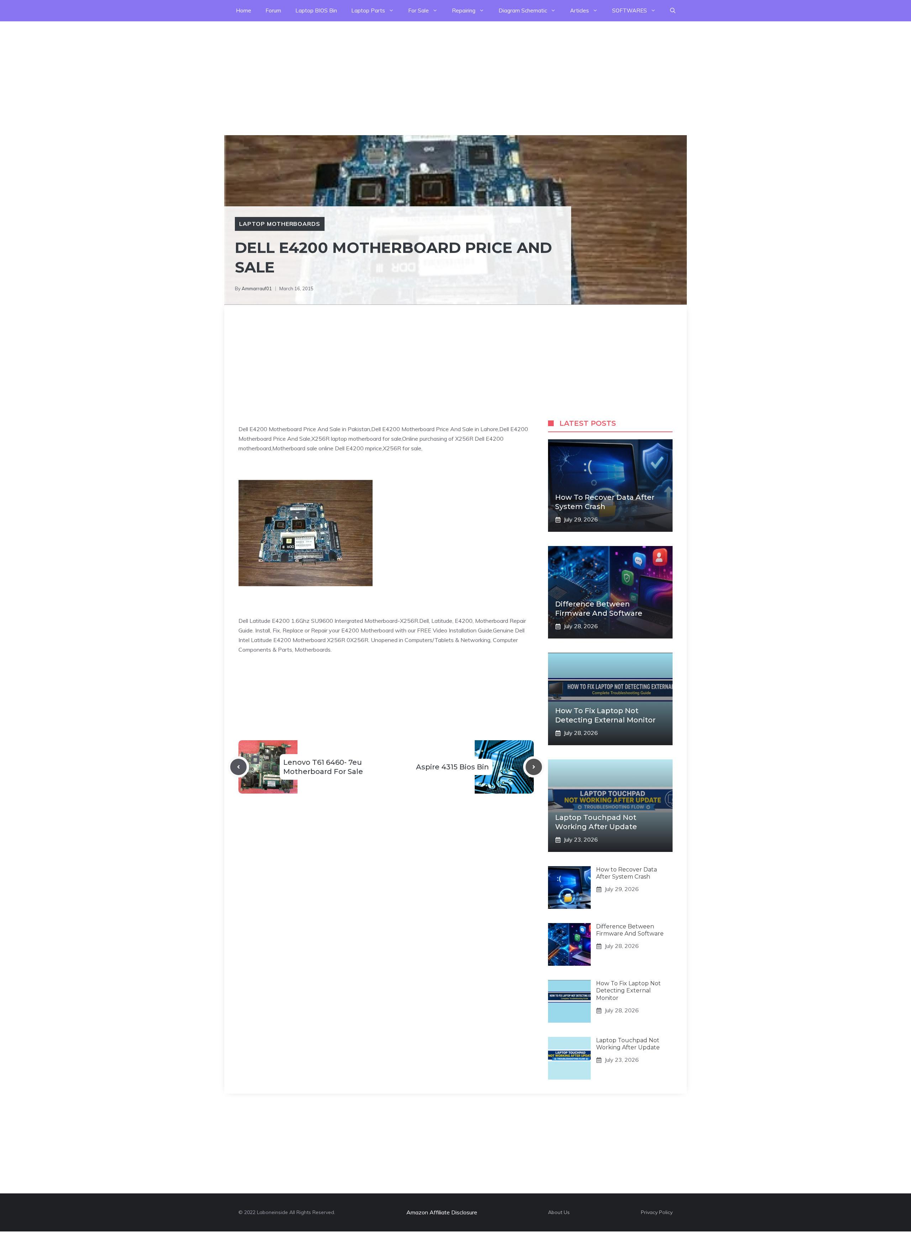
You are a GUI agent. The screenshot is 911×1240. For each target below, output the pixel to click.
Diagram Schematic (523, 10)
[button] (673, 10)
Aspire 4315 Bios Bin (452, 767)
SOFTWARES (629, 10)
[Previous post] (238, 767)
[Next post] (533, 767)
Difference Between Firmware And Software (630, 930)
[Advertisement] (213, 71)
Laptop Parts (368, 10)
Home (243, 10)
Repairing (463, 10)
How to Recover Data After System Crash (626, 873)
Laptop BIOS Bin (316, 10)
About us (559, 1212)
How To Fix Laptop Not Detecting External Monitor (628, 991)
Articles (579, 10)
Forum (273, 10)
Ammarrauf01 (257, 288)
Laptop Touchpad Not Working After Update (628, 1044)
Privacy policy (657, 1212)
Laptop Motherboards (279, 223)
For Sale (418, 10)
